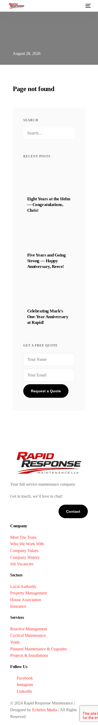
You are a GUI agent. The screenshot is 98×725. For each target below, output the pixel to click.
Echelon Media (44, 710)
